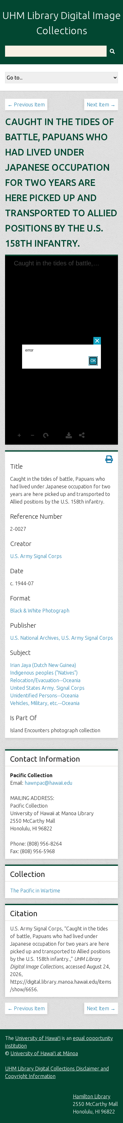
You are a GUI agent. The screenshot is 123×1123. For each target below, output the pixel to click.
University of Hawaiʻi (38, 1038)
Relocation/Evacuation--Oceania (45, 680)
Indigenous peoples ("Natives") (44, 673)
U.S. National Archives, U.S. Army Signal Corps (61, 638)
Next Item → (101, 104)
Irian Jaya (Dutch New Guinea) (43, 665)
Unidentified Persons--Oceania (44, 695)
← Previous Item (26, 104)
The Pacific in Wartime (35, 890)
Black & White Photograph (39, 610)
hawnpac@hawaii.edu (48, 783)
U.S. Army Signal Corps (36, 556)
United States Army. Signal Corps (47, 688)
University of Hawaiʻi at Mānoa (44, 1053)
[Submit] (112, 51)
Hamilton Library (91, 1096)
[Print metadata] (109, 459)
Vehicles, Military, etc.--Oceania (44, 703)
